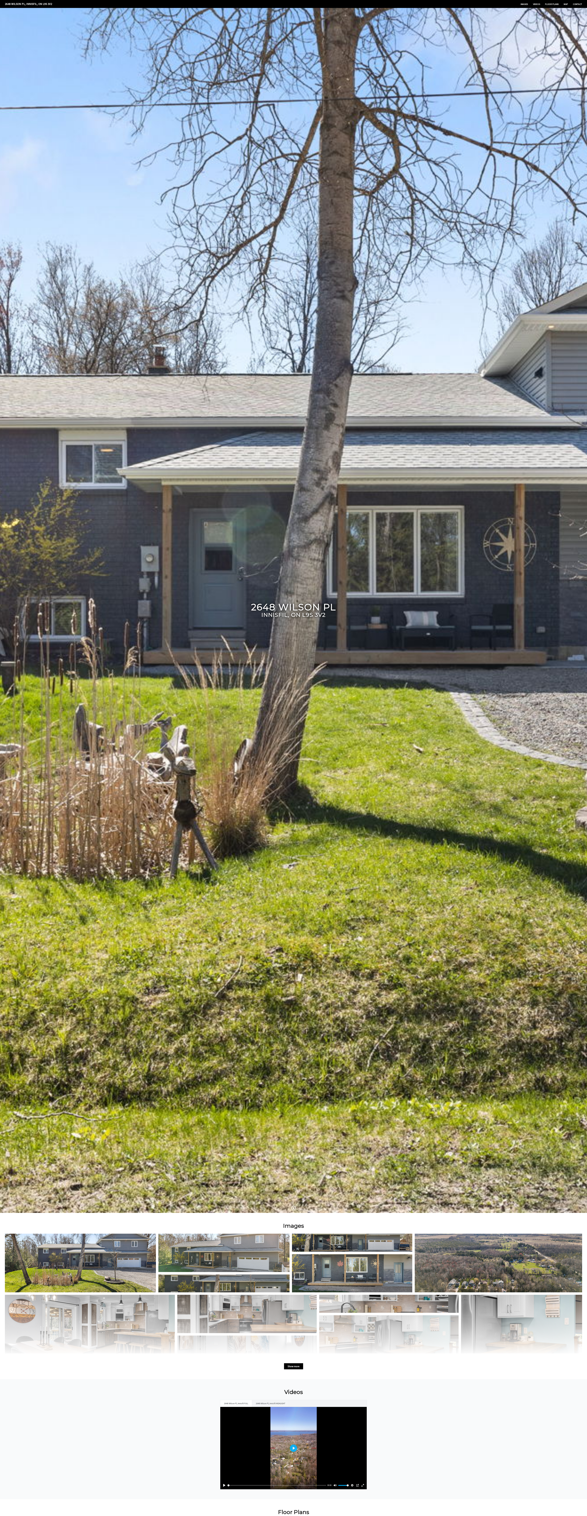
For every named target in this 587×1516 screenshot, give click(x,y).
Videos (536, 4)
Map (566, 4)
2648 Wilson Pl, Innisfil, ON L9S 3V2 (28, 4)
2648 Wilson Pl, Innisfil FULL (236, 1403)
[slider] (276, 1485)
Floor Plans (552, 4)
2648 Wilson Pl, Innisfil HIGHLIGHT (270, 1403)
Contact (577, 4)
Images (524, 4)
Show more (293, 1366)
